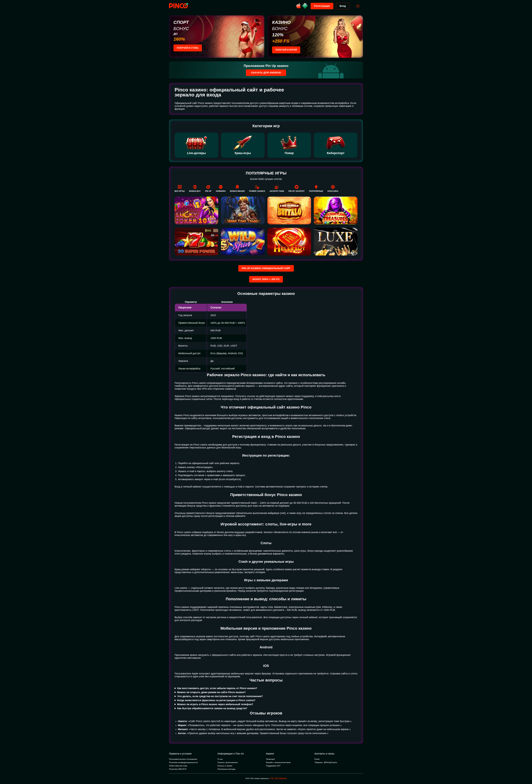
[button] (527, 772)
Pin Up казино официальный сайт (266, 268)
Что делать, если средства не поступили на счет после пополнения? (220, 696)
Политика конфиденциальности (183, 762)
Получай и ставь (188, 48)
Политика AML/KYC (178, 769)
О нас (220, 759)
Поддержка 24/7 (273, 766)
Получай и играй (286, 50)
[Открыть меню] (358, 6)
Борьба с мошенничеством (278, 762)
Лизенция (270, 759)
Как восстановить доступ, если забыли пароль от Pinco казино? (217, 688)
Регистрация (322, 6)
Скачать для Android (266, 72)
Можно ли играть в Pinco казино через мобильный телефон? (215, 704)
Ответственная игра (178, 766)
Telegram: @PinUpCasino (325, 762)
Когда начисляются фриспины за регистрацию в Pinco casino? (216, 700)
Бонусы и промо (225, 766)
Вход (343, 6)
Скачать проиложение (228, 762)
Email (316, 759)
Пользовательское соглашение (183, 759)
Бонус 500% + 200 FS (266, 279)
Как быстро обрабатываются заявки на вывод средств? (212, 708)
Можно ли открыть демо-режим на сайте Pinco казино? (211, 692)
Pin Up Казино (278, 778)
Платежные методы (226, 769)
